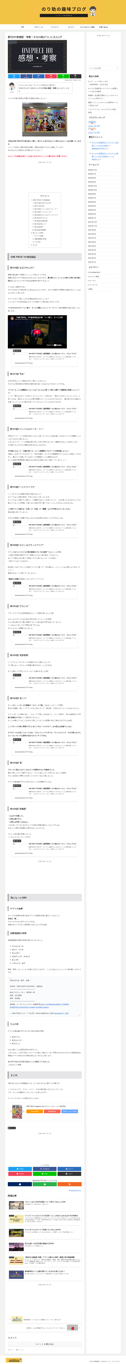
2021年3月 (92, 254)
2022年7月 (92, 198)
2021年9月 (92, 230)
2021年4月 (92, 250)
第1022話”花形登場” (41, 221)
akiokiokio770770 (98, 148)
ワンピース (12, 1128)
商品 (91, 289)
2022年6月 (92, 202)
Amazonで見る (35, 1111)
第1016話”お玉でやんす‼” (42, 203)
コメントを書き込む (44, 1344)
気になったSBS (38, 233)
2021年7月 (92, 238)
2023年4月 (92, 182)
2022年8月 (92, 194)
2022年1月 (92, 218)
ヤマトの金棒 (38, 236)
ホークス (92, 280)
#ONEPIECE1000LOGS (19, 1007)
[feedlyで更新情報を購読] (45, 1184)
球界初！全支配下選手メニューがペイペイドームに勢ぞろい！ (103, 96)
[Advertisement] (45, 176)
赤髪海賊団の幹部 (40, 239)
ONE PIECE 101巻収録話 (41, 200)
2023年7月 (92, 174)
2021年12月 (92, 222)
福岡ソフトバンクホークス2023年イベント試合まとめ (103, 103)
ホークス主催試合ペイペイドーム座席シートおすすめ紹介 (103, 89)
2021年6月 (92, 242)
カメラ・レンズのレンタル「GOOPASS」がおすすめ (98, 82)
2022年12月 (92, 186)
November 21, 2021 (61, 1013)
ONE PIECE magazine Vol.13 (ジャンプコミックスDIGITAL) (46, 1106)
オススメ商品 (94, 276)
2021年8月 (92, 234)
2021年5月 (92, 246)
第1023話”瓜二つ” (40, 224)
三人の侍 (37, 242)
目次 (42, 196)
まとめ (35, 245)
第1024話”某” (38, 227)
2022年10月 (92, 190)
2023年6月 (92, 178)
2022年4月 (92, 210)
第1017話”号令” (39, 206)
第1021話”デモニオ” (41, 218)
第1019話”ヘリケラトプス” (43, 212)
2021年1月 (92, 262)
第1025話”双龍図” (40, 230)
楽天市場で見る (52, 1111)
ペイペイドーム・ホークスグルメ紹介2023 (102, 110)
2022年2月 (92, 214)
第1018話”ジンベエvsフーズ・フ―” (46, 209)
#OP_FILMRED (63, 1004)
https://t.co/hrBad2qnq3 (48, 1004)
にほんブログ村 (94, 125)
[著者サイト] (20, 1184)
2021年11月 (92, 226)
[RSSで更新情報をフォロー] (70, 1184)
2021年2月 (92, 258)
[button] (117, 68)
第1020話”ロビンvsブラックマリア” (46, 215)
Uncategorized (94, 272)
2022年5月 (92, 206)
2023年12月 (92, 170)
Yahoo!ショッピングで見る (70, 1111)
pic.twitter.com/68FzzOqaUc (38, 1007)
